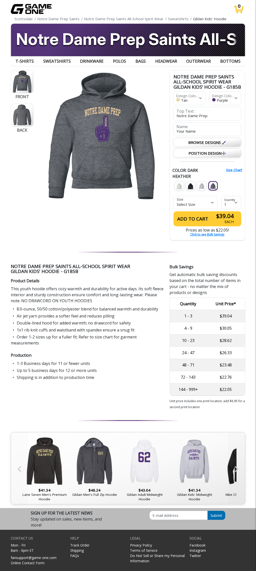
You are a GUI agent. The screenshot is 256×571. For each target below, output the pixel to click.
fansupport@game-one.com (33, 557)
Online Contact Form (27, 563)
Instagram (198, 550)
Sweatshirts (57, 61)
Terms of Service (144, 550)
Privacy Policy (141, 545)
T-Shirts (25, 61)
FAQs (74, 555)
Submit (216, 515)
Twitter (195, 555)
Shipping (77, 550)
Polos (119, 61)
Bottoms (230, 61)
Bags (141, 61)
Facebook (198, 545)
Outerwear (198, 61)
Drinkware (92, 61)
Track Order (80, 545)
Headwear (166, 61)
